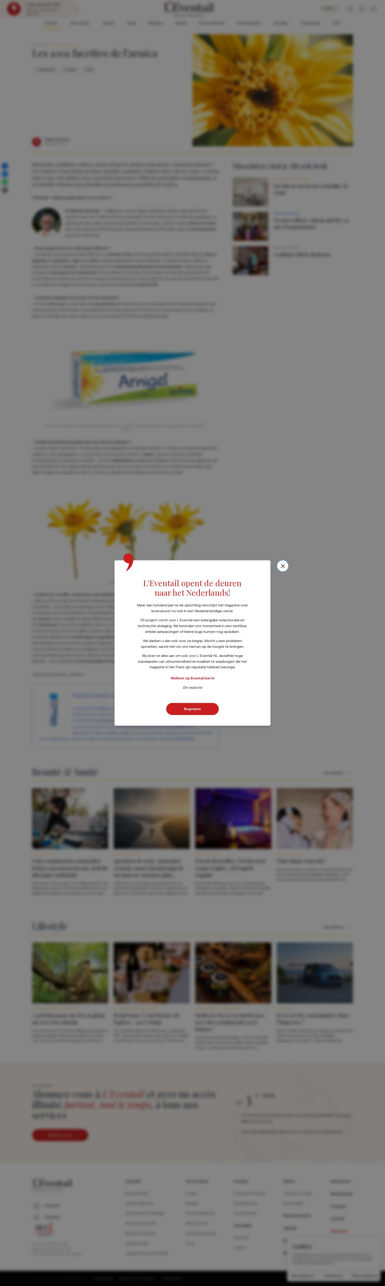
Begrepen (192, 709)
